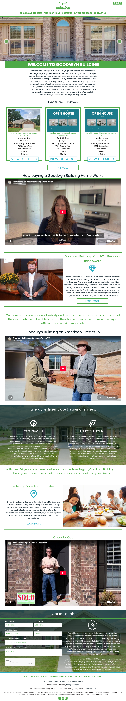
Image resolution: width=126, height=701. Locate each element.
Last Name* (39, 621)
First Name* (10, 621)
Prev (6, 41)
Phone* (37, 630)
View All (63, 167)
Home (26, 676)
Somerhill (89, 133)
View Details (23, 159)
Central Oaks (16, 133)
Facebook (114, 3)
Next (119, 41)
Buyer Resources (83, 13)
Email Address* (11, 630)
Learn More (92, 301)
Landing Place (55, 133)
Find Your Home (52, 13)
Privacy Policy (48, 681)
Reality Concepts (72, 685)
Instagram (117, 3)
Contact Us (99, 13)
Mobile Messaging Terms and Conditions (68, 681)
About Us (67, 13)
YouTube (120, 3)
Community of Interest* (15, 639)
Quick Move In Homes (31, 13)
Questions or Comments (16, 647)
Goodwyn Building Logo (63, 5)
